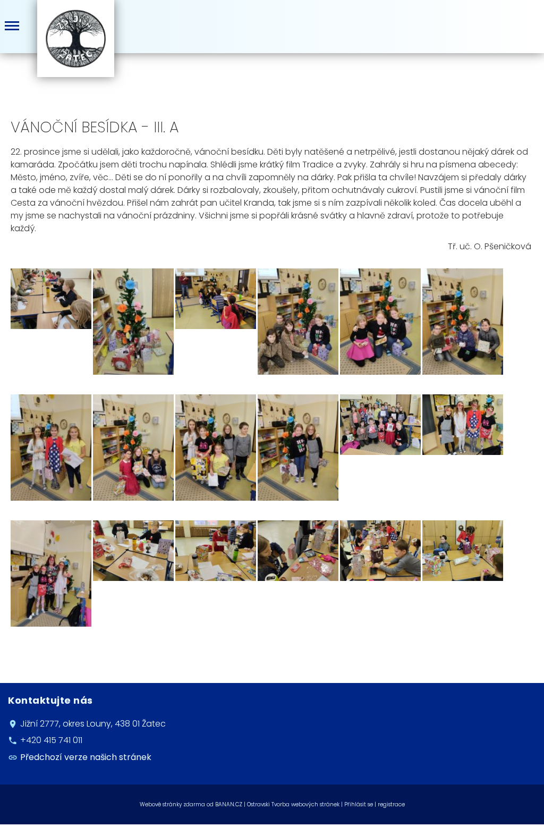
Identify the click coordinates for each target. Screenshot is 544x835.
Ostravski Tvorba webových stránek (293, 804)
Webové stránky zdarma (172, 804)
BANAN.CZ (228, 804)
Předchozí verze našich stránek (85, 757)
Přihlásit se (358, 804)
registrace (391, 804)
